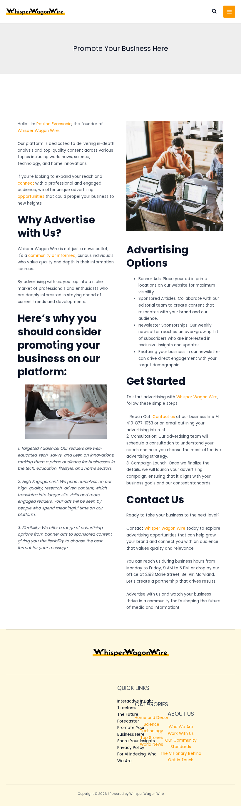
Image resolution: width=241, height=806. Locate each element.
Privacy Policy (130, 747)
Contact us (164, 416)
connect (26, 183)
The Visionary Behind (180, 753)
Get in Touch (180, 760)
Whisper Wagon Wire (38, 130)
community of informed (52, 255)
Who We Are (181, 727)
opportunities (31, 196)
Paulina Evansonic (53, 124)
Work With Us (181, 733)
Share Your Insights (136, 741)
